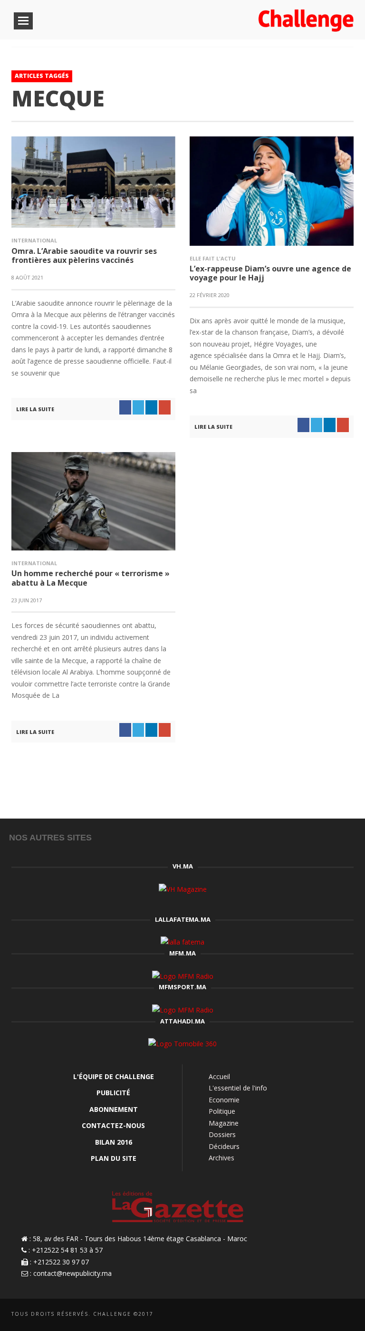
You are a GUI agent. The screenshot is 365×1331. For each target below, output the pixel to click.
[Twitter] (331, 1315)
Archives (221, 1157)
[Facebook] (300, 1315)
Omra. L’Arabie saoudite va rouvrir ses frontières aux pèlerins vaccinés (84, 255)
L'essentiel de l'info (238, 1087)
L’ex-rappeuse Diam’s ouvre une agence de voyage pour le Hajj (270, 273)
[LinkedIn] (315, 1315)
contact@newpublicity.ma (72, 1273)
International (34, 240)
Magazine (224, 1123)
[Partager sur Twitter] (138, 407)
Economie (224, 1099)
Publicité (113, 1092)
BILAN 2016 (113, 1142)
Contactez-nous (113, 1125)
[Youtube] (347, 1315)
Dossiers (222, 1134)
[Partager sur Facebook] (125, 407)
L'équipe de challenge (113, 1076)
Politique (222, 1111)
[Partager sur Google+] (165, 407)
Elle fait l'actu (213, 258)
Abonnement (113, 1109)
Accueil (219, 1076)
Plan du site (113, 1158)
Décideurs (224, 1146)
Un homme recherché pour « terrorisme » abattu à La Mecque (90, 578)
